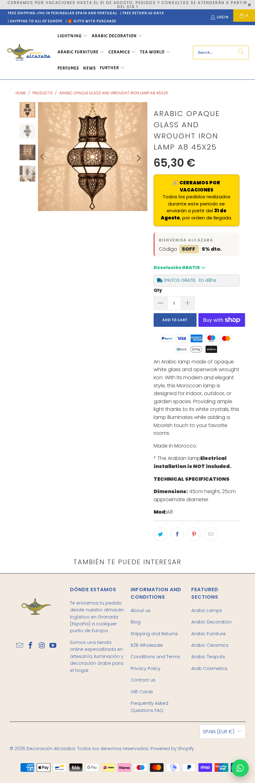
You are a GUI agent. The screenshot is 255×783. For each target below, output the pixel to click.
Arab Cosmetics (209, 668)
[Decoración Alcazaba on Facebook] (30, 646)
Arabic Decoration (211, 622)
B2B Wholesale (147, 645)
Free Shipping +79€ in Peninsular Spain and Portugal (62, 13)
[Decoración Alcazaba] (28, 52)
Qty (158, 290)
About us (141, 610)
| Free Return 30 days (142, 13)
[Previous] (43, 156)
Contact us (143, 680)
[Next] (138, 158)
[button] (73, 36)
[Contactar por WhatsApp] (240, 768)
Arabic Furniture (208, 634)
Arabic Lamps (206, 610)
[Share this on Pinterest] (194, 534)
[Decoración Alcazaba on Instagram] (42, 646)
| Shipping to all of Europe (35, 21)
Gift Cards (142, 692)
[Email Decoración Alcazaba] (20, 646)
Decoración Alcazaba (50, 748)
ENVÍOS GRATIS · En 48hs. (190, 280)
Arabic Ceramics (210, 645)
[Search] (241, 52)
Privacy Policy (145, 668)
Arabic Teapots (208, 657)
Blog (136, 622)
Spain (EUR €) (218, 731)
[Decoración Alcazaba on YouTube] (53, 646)
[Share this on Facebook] (177, 534)
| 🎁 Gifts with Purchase (91, 21)
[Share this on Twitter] (160, 534)
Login (223, 17)
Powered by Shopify (172, 748)
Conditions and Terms (155, 657)
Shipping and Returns (154, 634)
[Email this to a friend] (211, 534)
